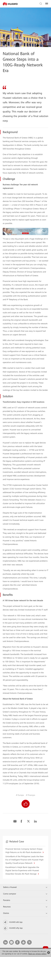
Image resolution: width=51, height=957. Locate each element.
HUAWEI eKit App (15, 922)
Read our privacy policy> (37, 954)
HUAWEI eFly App (16, 928)
